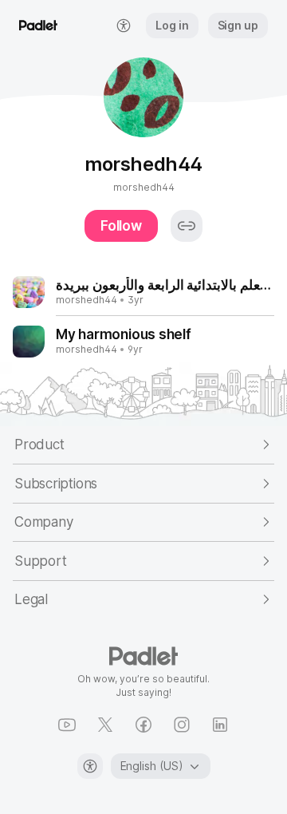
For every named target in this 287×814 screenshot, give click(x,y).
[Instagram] (181, 724)
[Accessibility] (90, 766)
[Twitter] (105, 724)
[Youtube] (67, 724)
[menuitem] (123, 25)
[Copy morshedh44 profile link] (186, 226)
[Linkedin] (220, 724)
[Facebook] (143, 724)
